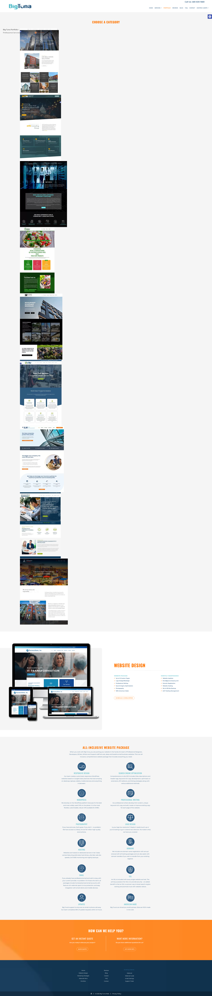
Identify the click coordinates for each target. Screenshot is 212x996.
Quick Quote (82, 949)
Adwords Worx (83, 978)
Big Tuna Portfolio (10, 30)
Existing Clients (202, 8)
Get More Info (129, 949)
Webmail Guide (129, 976)
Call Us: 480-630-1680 (195, 2)
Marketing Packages (83, 976)
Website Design (83, 973)
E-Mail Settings (129, 978)
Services (158, 8)
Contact (192, 8)
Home (151, 8)
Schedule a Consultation (124, 698)
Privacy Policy (116, 994)
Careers (106, 976)
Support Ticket (129, 981)
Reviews (175, 8)
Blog (181, 8)
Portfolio (167, 8)
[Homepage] (20, 7)
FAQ (186, 8)
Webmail (129, 973)
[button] (210, 16)
